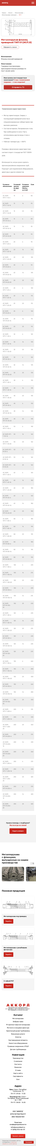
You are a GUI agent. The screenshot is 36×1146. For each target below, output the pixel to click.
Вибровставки (18, 1021)
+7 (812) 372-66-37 (18, 1129)
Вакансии (18, 1067)
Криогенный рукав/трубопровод (18, 1031)
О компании (18, 1061)
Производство (18, 1058)
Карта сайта (18, 1073)
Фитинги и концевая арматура (18, 1028)
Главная (4, 12)
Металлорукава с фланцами (9, 15)
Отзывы (18, 1070)
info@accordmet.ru (18, 1127)
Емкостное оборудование (18, 1043)
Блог (18, 1079)
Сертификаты (18, 1076)
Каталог (10, 12)
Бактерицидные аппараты (18, 1040)
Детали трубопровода (18, 1049)
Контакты (18, 1064)
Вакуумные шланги (18, 1034)
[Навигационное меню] (33, 3)
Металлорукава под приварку (15, 916)
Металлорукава (19, 12)
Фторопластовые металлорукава (18, 1025)
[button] (10, 47)
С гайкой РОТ (9, 981)
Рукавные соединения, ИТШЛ (18, 1046)
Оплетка (18, 1037)
